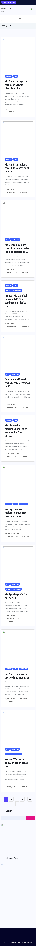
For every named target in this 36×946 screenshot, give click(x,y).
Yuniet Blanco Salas (13, 453)
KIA (10, 26)
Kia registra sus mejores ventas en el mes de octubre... (16, 512)
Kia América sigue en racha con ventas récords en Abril (16, 85)
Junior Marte (10, 109)
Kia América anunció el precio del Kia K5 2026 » (17, 677)
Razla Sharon (11, 324)
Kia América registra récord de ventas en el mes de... (17, 168)
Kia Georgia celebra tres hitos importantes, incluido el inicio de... (17, 248)
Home (3, 26)
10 (30, 799)
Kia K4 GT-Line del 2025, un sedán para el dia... (17, 763)
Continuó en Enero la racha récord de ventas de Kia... (17, 383)
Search (30, 818)
